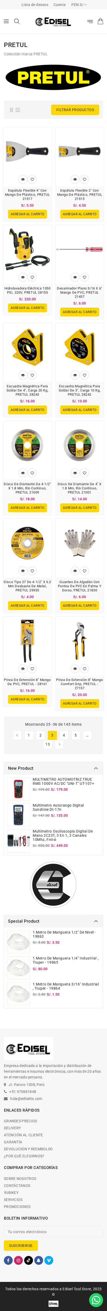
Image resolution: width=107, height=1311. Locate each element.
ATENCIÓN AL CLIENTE (23, 1135)
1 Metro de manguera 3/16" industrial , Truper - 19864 (66, 986)
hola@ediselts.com (26, 1099)
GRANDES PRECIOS (20, 1121)
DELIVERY (12, 1128)
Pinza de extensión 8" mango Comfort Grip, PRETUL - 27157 (79, 684)
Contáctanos (17, 1186)
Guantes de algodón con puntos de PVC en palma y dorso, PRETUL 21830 (79, 586)
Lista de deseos (35, 5)
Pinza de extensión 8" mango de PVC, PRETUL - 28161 (27, 682)
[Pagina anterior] (17, 735)
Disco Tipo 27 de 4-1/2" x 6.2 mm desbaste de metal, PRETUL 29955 (27, 586)
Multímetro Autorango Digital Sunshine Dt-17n (58, 807)
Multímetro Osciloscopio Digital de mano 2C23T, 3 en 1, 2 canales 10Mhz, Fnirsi (63, 835)
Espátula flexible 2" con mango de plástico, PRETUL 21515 (79, 194)
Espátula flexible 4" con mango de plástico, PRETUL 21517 (27, 194)
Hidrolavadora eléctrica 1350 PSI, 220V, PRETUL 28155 (27, 290)
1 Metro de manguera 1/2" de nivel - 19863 (64, 934)
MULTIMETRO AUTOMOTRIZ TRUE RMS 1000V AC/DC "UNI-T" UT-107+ (63, 781)
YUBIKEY (11, 1193)
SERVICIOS (13, 1200)
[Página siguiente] (59, 744)
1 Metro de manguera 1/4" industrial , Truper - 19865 (65, 960)
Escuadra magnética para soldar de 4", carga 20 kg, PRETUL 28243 (27, 390)
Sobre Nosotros (20, 1179)
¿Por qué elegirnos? (24, 1156)
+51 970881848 (22, 1092)
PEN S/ (77, 5)
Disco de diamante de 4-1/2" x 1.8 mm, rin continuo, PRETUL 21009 (27, 488)
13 (47, 744)
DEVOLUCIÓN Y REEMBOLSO (28, 1149)
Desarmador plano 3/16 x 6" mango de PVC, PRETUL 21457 (79, 292)
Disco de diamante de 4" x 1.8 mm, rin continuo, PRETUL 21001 (80, 488)
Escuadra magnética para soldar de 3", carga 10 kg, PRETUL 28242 (80, 390)
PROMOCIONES (17, 1207)
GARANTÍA (13, 1142)
